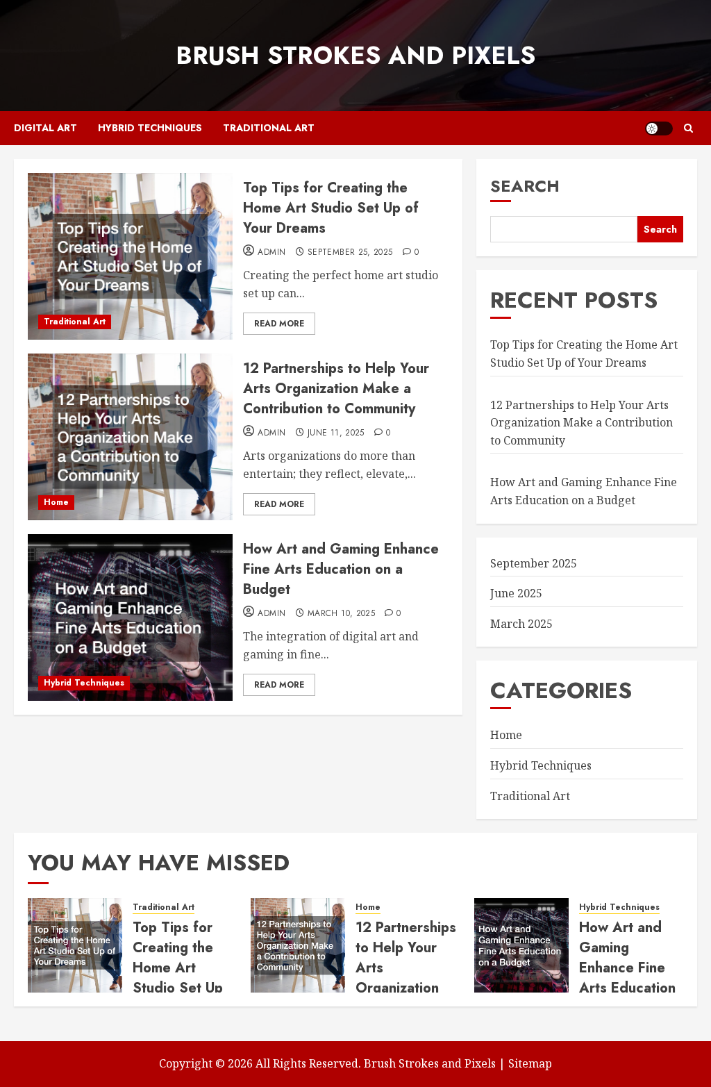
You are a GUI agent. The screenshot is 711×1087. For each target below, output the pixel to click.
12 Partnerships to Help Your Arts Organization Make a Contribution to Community (336, 388)
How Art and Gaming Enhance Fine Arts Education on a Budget (341, 569)
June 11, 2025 (336, 433)
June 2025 (516, 593)
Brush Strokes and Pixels (355, 55)
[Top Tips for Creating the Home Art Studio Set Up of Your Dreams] (130, 256)
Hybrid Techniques (150, 128)
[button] (688, 128)
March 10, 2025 (341, 614)
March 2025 (521, 623)
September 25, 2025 (350, 252)
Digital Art (45, 128)
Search (525, 186)
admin (271, 252)
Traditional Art (269, 128)
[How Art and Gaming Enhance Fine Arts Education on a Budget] (130, 617)
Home (56, 502)
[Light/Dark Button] (659, 128)
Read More (279, 323)
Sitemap (530, 1063)
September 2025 (533, 563)
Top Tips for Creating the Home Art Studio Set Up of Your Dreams (331, 208)
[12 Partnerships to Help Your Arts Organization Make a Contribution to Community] (130, 437)
